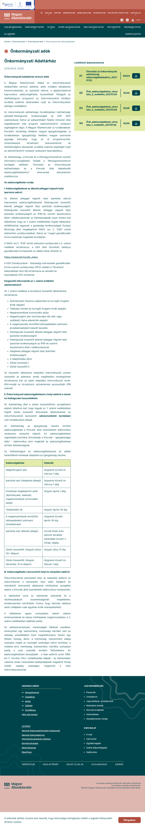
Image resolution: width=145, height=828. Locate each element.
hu (137, 20)
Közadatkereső (32, 692)
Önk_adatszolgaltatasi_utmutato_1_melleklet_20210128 (102, 123)
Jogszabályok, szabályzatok (99, 701)
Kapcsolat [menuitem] (136, 13)
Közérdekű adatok (94, 705)
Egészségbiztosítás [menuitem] (34, 27)
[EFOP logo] (17, 7)
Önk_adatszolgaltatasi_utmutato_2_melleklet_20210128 (102, 108)
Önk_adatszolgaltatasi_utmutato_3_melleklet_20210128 (102, 93)
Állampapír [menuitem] (9, 34)
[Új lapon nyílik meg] (136, 76)
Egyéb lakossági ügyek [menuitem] (69, 27)
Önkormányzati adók (35, 42)
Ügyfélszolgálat (93, 743)
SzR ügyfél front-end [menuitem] (118, 13)
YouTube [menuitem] (132, 19)
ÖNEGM (28, 705)
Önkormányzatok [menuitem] (132, 27)
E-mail (89, 734)
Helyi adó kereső (29, 714)
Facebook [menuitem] (122, 19)
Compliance (91, 696)
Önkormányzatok (18, 42)
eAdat (28, 701)
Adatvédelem (92, 714)
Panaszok (91, 692)
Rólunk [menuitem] (48, 13)
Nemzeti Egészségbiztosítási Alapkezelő (41, 730)
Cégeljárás (30, 697)
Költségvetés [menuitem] (114, 27)
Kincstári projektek (95, 710)
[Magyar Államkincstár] (18, 15)
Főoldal (7, 42)
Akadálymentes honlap (97, 719)
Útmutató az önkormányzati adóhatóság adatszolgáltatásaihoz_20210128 (101, 76)
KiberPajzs (27, 752)
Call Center (91, 739)
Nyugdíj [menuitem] (51, 27)
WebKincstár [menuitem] (69, 13)
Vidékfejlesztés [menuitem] (133, 34)
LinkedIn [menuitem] (127, 19)
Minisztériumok (29, 747)
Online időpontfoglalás (96, 747)
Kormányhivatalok (30, 743)
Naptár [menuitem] (57, 13)
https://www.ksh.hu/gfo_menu (21, 257)
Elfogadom (130, 820)
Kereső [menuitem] (41, 12)
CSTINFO (26, 726)
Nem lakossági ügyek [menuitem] (94, 27)
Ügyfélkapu (30, 710)
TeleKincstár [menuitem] (99, 13)
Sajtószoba (91, 752)
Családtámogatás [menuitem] (13, 27)
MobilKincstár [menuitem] (84, 13)
